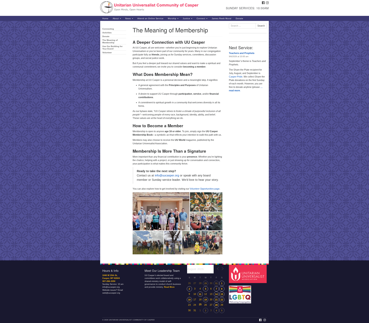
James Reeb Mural (221, 18)
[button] (161, 211)
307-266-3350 (108, 281)
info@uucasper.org (167, 175)
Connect (201, 18)
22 (222, 299)
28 (216, 305)
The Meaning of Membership (110, 41)
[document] (184, 140)
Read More (169, 287)
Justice (187, 18)
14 (216, 294)
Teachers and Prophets (241, 53)
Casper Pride (235, 76)
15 (222, 294)
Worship (172, 18)
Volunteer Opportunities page (205, 189)
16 (189, 299)
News (128, 18)
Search (261, 26)
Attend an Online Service (150, 18)
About (116, 18)
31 (216, 283)
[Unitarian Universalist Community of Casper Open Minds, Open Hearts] (149, 8)
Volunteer (107, 53)
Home (105, 18)
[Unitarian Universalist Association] (248, 274)
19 (205, 299)
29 (205, 283)
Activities (107, 33)
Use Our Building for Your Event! (112, 47)
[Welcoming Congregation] (240, 293)
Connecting (108, 29)
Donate (239, 18)
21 (216, 299)
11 (200, 294)
